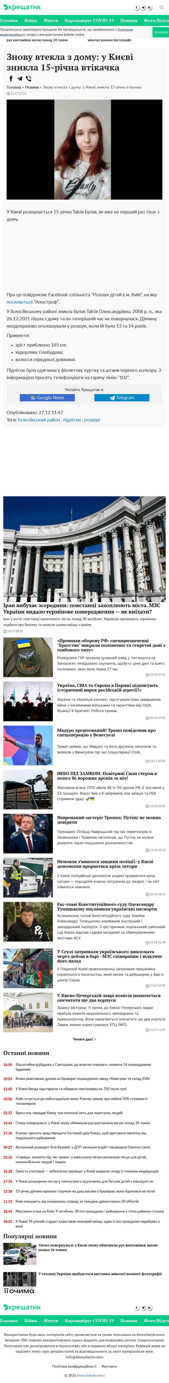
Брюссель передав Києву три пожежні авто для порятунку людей (69, 1113)
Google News (50, 397)
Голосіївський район (39, 420)
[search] (162, 7)
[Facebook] (11, 78)
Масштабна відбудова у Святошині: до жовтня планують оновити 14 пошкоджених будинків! (83, 1067)
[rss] (149, 7)
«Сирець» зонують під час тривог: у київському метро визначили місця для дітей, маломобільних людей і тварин (81, 1159)
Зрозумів (161, 32)
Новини (128, 20)
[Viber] (28, 78)
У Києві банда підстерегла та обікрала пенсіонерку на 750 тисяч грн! (71, 1089)
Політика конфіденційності (74, 1366)
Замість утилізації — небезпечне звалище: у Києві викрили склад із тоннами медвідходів (87, 1171)
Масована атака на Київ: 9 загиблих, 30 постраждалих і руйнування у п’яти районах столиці (90, 1211)
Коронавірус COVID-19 (89, 20)
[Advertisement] (84, 256)
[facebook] (136, 7)
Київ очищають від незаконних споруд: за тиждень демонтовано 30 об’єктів (77, 1201)
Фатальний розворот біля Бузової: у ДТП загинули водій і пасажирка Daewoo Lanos (83, 1147)
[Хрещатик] (21, 7)
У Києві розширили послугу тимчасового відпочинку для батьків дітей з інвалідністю (85, 1181)
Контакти (109, 1366)
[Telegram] (19, 78)
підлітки (72, 420)
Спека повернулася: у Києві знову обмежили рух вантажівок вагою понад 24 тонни (83, 1123)
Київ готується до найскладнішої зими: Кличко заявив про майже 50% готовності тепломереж (81, 1101)
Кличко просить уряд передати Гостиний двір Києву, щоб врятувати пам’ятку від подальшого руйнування (81, 1135)
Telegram (125, 397)
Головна (9, 20)
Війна (30, 20)
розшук (92, 420)
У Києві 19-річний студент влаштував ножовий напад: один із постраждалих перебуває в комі (88, 1224)
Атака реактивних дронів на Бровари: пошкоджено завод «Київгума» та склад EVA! (83, 1079)
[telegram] (143, 7)
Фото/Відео (156, 20)
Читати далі (83, 1039)
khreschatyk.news (91, 1375)
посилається (20, 302)
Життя (51, 20)
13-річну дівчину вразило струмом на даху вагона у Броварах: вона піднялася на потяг (85, 1191)
